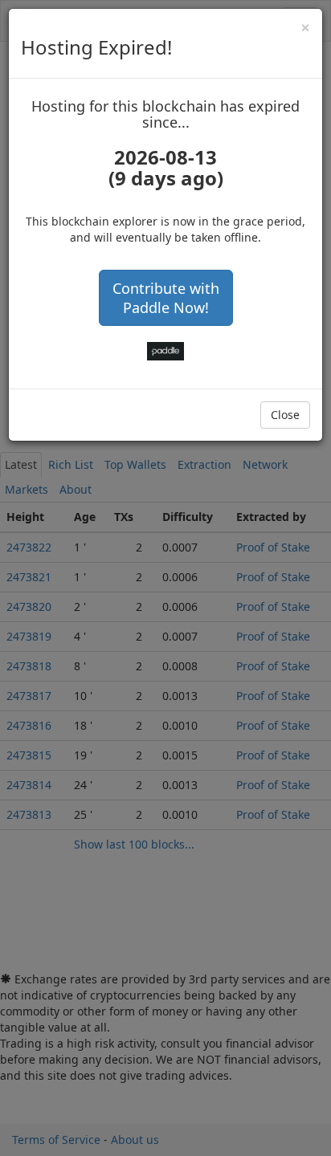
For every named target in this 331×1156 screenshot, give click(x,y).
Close (285, 414)
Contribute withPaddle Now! (165, 298)
